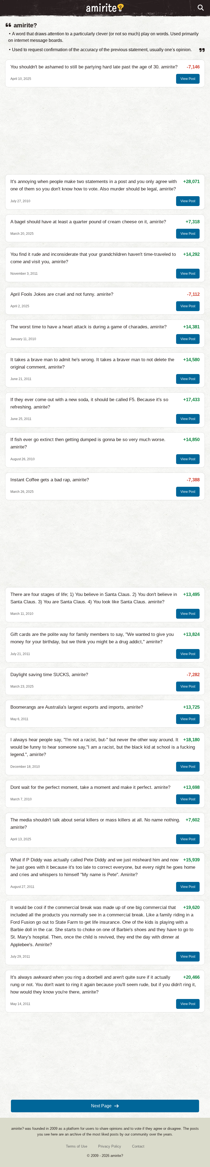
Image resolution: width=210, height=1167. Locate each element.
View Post (187, 79)
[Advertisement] (105, 130)
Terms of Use (76, 1146)
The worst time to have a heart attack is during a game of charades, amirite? (88, 326)
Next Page (101, 1106)
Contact (138, 1146)
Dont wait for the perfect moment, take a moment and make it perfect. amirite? (90, 787)
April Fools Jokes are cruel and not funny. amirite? (61, 294)
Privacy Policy (109, 1146)
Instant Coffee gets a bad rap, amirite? (49, 479)
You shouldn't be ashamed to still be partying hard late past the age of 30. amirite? (93, 67)
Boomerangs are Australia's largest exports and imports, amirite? (76, 707)
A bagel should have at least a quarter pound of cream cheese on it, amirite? (88, 221)
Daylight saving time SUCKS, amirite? (49, 674)
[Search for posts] (201, 7)
